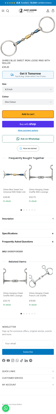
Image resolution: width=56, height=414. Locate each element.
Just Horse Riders (15, 404)
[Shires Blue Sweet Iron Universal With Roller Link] (15, 173)
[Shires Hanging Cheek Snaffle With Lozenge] (41, 173)
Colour (5, 96)
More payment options (28, 130)
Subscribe (28, 352)
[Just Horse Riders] (28, 11)
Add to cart (28, 114)
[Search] (9, 11)
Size (4, 84)
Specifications (10, 233)
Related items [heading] (17, 261)
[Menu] (3, 11)
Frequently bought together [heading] (26, 158)
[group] (15, 182)
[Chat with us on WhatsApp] (5, 408)
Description (8, 218)
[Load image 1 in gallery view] (28, 37)
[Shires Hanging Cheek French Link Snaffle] (41, 277)
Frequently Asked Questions (17, 241)
